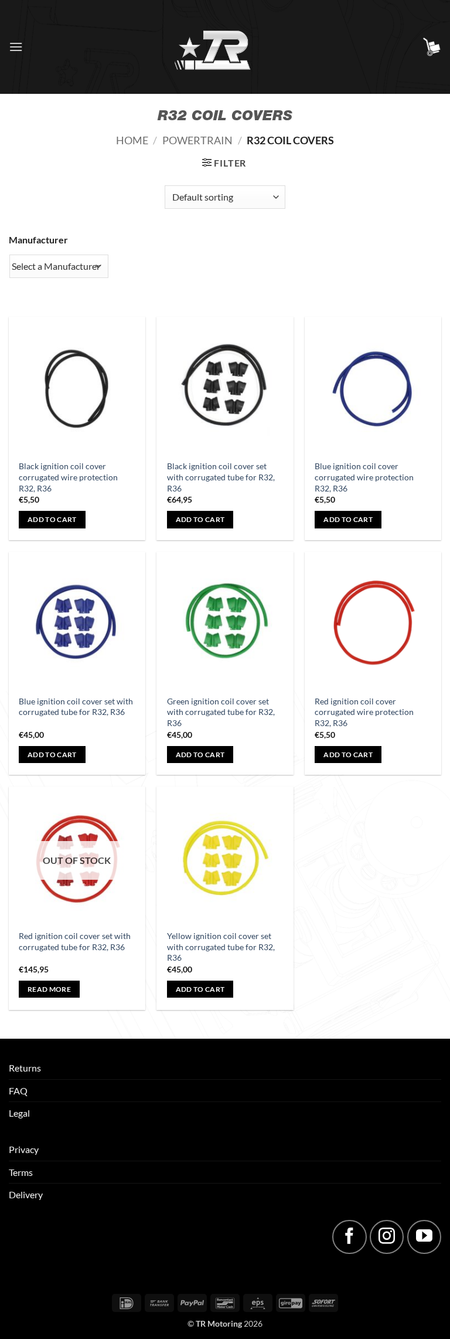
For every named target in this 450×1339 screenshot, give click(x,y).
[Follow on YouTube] (424, 1237)
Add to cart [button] (52, 519)
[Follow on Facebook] (349, 1237)
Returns (25, 1067)
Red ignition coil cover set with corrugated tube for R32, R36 (75, 941)
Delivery (26, 1194)
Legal (19, 1112)
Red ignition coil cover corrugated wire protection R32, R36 (364, 712)
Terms (21, 1172)
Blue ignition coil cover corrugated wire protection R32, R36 (364, 477)
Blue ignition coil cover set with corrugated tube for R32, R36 (76, 706)
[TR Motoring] (225, 47)
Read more (49, 989)
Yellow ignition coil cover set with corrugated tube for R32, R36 (221, 946)
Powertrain (197, 140)
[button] (16, 46)
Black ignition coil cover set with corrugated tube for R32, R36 (221, 477)
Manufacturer (38, 239)
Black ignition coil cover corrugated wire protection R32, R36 (68, 477)
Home (132, 140)
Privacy (24, 1149)
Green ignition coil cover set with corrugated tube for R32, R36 (221, 712)
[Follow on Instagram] (387, 1237)
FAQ (18, 1090)
